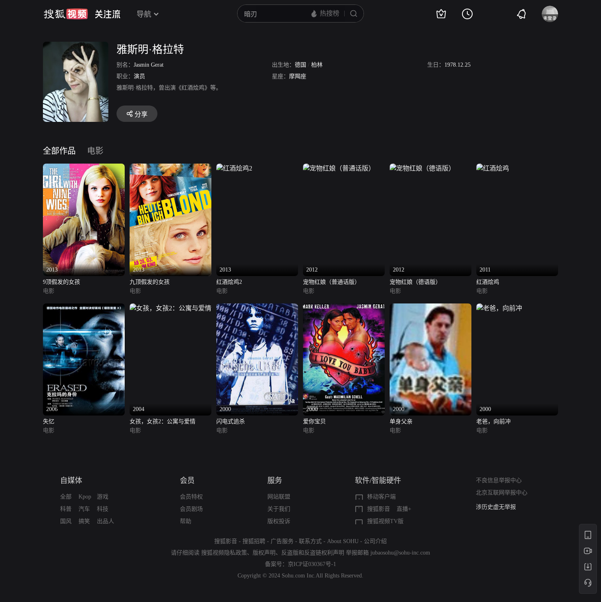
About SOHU (343, 541)
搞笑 (84, 521)
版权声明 (264, 553)
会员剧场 (191, 509)
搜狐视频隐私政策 (224, 553)
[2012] (339, 168)
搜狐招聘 (253, 541)
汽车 (84, 509)
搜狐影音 (378, 509)
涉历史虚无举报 (496, 507)
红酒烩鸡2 (229, 282)
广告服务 (282, 541)
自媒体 (71, 480)
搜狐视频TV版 (385, 521)
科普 (66, 509)
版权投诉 (278, 521)
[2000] (257, 308)
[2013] (84, 168)
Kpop (84, 497)
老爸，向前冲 (493, 421)
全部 (66, 497)
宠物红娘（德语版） (415, 282)
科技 (102, 509)
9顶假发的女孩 (61, 282)
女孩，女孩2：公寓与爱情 (162, 421)
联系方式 (310, 541)
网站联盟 (278, 497)
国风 (66, 521)
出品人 (105, 521)
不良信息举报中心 (499, 480)
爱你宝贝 (314, 421)
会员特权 (191, 497)
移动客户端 (381, 497)
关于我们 (278, 509)
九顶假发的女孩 (150, 282)
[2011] (492, 168)
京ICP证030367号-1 (312, 564)
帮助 (185, 521)
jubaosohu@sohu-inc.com (400, 553)
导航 (144, 14)
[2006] (84, 308)
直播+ (404, 509)
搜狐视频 (66, 14)
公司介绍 (375, 541)
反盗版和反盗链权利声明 (312, 553)
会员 (187, 480)
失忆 (48, 421)
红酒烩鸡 (487, 282)
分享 (141, 114)
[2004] (170, 308)
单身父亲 (401, 421)
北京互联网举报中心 (501, 493)
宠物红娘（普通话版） (331, 282)
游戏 (102, 497)
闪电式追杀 (230, 421)
